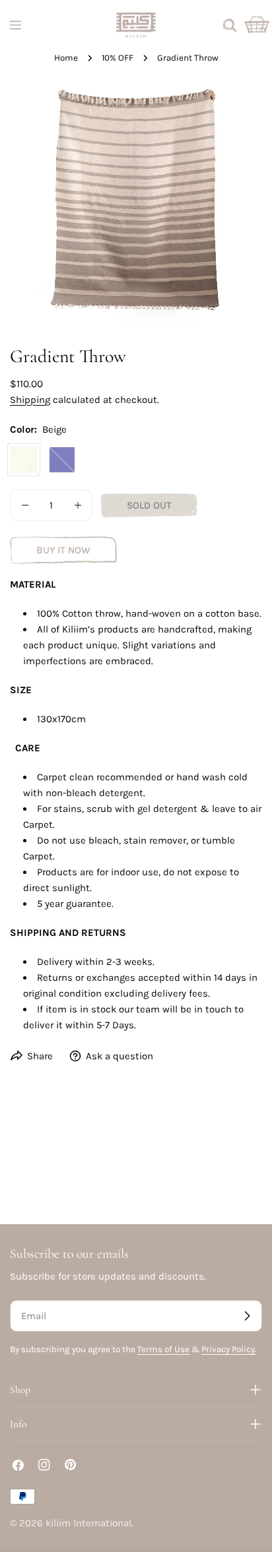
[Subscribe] (247, 1316)
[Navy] (62, 460)
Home (66, 58)
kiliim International (88, 1523)
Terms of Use (163, 1349)
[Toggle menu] (15, 25)
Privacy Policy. (228, 1349)
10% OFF (117, 58)
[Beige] (24, 460)
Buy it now (63, 550)
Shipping (30, 400)
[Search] (230, 25)
